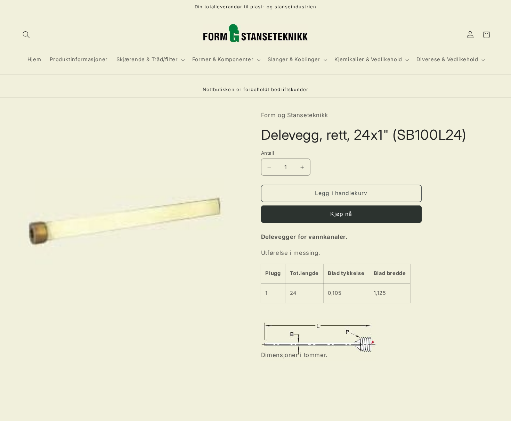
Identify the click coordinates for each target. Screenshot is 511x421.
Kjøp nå (341, 214)
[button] (26, 35)
